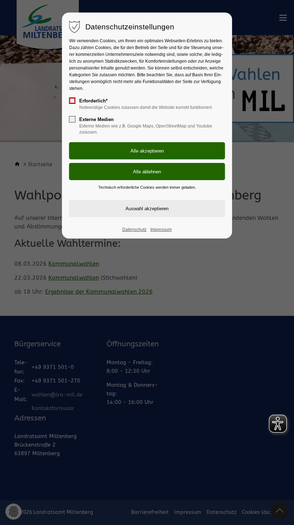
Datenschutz (134, 229)
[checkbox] (72, 100)
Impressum (161, 229)
